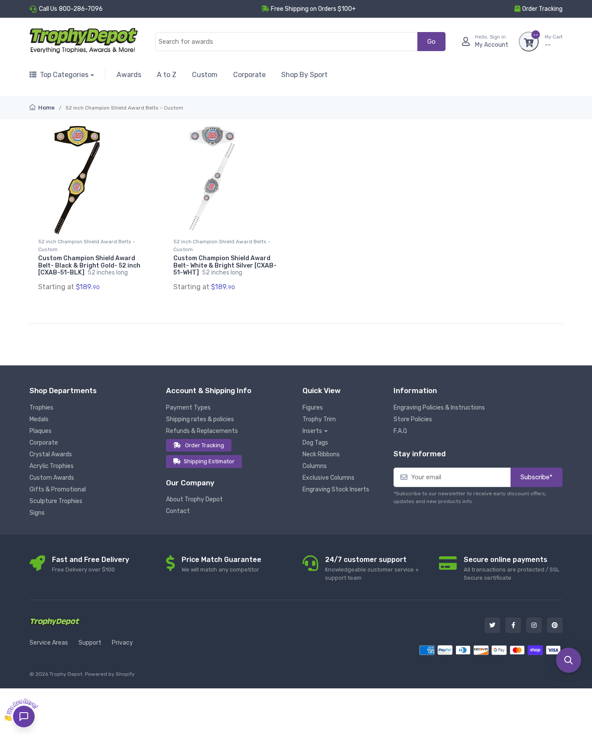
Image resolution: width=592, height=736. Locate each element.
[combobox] (286, 42)
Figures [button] (313, 407)
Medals (39, 419)
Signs (37, 512)
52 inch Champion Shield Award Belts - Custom (86, 245)
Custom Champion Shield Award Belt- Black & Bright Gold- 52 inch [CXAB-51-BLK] (89, 266)
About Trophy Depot (194, 499)
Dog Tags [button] (315, 442)
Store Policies (413, 419)
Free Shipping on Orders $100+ (313, 9)
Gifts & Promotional (57, 489)
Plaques (40, 431)
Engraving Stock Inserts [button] (336, 489)
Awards (129, 75)
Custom (205, 75)
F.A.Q (400, 431)
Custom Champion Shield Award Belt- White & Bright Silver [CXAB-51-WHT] (224, 266)
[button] (568, 660)
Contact (178, 511)
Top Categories (64, 75)
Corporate (249, 75)
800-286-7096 (81, 9)
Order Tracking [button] (542, 9)
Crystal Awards (50, 454)
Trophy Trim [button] (319, 419)
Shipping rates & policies (200, 419)
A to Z (166, 75)
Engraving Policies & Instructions (439, 407)
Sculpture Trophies (55, 501)
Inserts (312, 431)
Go (431, 41)
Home (46, 107)
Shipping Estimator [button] (209, 461)
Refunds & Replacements (202, 431)
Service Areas (48, 642)
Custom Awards (51, 477)
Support (89, 642)
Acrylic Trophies (51, 466)
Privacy (122, 642)
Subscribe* (536, 477)
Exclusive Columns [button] (329, 477)
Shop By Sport (304, 75)
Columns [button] (315, 466)
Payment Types (188, 407)
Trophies (41, 407)
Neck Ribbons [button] (321, 454)
